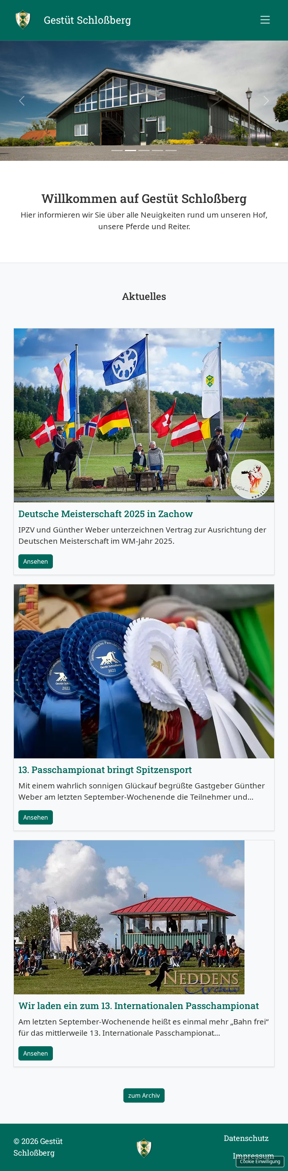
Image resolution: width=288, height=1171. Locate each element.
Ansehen (35, 561)
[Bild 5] (171, 150)
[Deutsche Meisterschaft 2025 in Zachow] (144, 414)
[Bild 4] (157, 150)
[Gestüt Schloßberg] (144, 1147)
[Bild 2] (130, 150)
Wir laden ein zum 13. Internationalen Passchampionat (138, 1005)
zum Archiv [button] (144, 1095)
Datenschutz (246, 1138)
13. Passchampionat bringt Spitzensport (105, 769)
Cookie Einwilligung (260, 1161)
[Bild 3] (144, 150)
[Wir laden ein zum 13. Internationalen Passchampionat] (129, 916)
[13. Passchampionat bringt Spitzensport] (144, 670)
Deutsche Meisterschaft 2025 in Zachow (105, 513)
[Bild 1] (117, 150)
